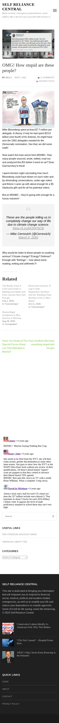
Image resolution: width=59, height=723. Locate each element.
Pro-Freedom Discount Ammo (19, 534)
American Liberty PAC (14, 542)
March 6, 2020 (28, 237)
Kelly (9, 77)
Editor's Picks (46, 81)
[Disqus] (28, 395)
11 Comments (47, 77)
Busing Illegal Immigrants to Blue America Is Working (11, 315)
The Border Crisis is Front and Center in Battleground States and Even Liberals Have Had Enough (13, 292)
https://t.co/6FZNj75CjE (28, 228)
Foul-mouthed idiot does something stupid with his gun (41, 344)
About (6, 689)
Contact (7, 696)
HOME (5, 681)
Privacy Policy (11, 704)
